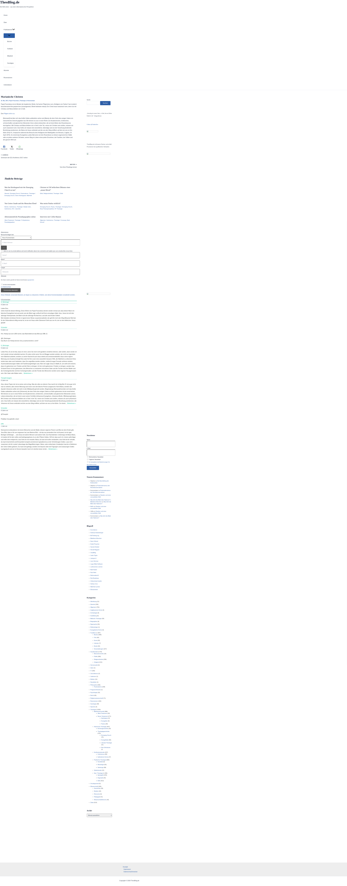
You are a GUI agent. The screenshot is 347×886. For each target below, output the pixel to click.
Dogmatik (100, 778)
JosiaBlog (93, 552)
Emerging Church (15, 193)
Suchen (105, 103)
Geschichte (97, 788)
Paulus (53, 207)
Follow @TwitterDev (92, 124)
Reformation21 (94, 575)
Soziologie (93, 704)
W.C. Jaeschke (16, 209)
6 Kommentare (31, 100)
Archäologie (93, 613)
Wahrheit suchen (95, 586)
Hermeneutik (94, 665)
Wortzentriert (94, 589)
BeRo (92, 506)
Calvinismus (12, 207)
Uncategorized (94, 783)
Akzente (7, 193)
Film (95, 637)
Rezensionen (94, 701)
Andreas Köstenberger (96, 532)
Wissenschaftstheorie (100, 799)
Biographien (93, 621)
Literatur (96, 643)
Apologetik (101, 775)
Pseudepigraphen (10, 222)
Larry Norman (94, 561)
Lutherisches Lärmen (96, 566)
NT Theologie (58, 209)
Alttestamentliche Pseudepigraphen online (20, 217)
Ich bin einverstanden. (9, 284)
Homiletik (100, 761)
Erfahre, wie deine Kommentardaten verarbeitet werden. (57, 295)
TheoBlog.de (9, 2)
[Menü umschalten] (9, 35)
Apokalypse (104, 718)
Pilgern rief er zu (9, 113)
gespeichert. (31, 280)
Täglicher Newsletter (95, 459)
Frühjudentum (26, 220)
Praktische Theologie (100, 760)
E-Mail (88, 448)
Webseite (3, 276)
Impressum (127, 869)
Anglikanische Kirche (96, 610)
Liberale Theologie (106, 742)
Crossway (63, 220)
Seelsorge (100, 767)
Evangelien (104, 721)
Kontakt (125, 867)
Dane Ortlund (94, 541)
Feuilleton (93, 633)
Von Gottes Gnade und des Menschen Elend (20, 203)
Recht (92, 695)
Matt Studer (93, 569)
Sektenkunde (97, 770)
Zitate (92, 802)
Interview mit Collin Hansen (50, 217)
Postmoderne (24, 193)
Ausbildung (93, 615)
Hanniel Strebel (94, 547)
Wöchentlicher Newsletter (96, 457)
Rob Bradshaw (94, 578)
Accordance (93, 530)
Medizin (96, 791)
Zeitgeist (96, 662)
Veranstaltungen (98, 649)
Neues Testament (103, 716)
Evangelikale (104, 740)
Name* (3, 259)
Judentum (93, 676)
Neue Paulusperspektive (47, 209)
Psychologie (93, 692)
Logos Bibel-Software (96, 564)
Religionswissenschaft (96, 698)
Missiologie (101, 764)
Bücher (6, 207)
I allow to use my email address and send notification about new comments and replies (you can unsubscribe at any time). (38, 251)
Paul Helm (93, 572)
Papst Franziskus (14, 100)
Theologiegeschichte (103, 731)
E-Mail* (3, 267)
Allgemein (43, 220)
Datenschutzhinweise (130, 871)
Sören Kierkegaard (20, 195)
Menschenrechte (99, 653)
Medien (92, 679)
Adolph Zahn (27, 207)
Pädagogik (97, 796)
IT (91, 670)
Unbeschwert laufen (96, 581)
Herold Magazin (94, 549)
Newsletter (93, 682)
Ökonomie (97, 794)
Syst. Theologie (98, 773)
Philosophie (93, 685)
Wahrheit (29, 195)
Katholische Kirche (103, 757)
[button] (13, 29)
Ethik (41, 193)
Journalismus (94, 673)
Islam (91, 668)
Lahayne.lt (93, 558)
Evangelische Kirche (96, 630)
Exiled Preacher (94, 544)
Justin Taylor (94, 555)
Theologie (23, 100)
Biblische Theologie (95, 618)
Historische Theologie (100, 726)
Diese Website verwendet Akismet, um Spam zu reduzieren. (20, 295)
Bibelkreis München (96, 538)
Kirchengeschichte (103, 728)
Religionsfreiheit (48, 193)
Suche (88, 100)
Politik (95, 656)
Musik (95, 646)
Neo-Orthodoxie (105, 747)
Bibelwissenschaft (99, 711)
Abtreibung (93, 601)
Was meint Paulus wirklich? (50, 203)
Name (88, 439)
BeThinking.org (94, 535)
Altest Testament (9, 220)
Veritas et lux (94, 584)
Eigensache (93, 624)
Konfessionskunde (99, 752)
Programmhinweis (95, 689)
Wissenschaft (94, 786)
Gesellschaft (93, 651)
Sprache (92, 706)
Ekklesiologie (94, 627)
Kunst (95, 640)
